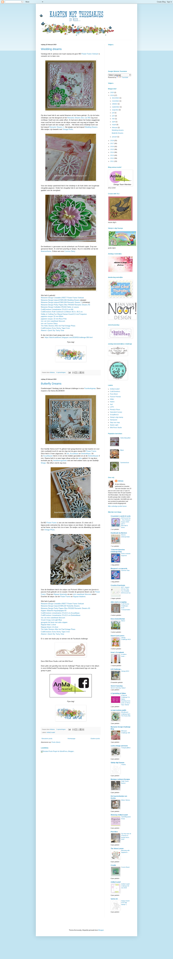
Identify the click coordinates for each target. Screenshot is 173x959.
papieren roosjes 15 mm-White (52, 316)
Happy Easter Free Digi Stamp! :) (125, 902)
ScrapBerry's (114, 415)
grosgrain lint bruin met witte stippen (54, 622)
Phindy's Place (115, 409)
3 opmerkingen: (61, 729)
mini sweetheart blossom (82, 594)
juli (113, 113)
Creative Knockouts (118, 585)
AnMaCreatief (51, 732)
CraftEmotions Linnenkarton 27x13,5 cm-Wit (57, 309)
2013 (112, 155)
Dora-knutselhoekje (118, 619)
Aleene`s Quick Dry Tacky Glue (52, 330)
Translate (125, 77)
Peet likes (114, 832)
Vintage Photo (68, 129)
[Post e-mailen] (69, 372)
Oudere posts (95, 738)
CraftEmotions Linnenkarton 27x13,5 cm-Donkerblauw (60, 615)
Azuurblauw (74, 454)
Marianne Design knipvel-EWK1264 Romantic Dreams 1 (61, 302)
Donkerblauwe (93, 456)
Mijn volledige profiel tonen (117, 506)
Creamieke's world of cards (121, 516)
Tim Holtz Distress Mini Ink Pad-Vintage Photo (58, 326)
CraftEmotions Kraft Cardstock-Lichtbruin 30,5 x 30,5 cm (62, 312)
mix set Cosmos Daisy (49, 323)
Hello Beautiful (125, 438)
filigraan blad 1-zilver (48, 625)
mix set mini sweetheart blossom (53, 321)
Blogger (101, 930)
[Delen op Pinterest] (83, 372)
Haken (112, 402)
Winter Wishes (125, 800)
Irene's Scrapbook (117, 652)
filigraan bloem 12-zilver (49, 627)
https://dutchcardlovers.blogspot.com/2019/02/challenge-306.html (69, 337)
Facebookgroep (90, 388)
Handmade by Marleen (119, 533)
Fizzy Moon (114, 394)
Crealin (113, 865)
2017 (112, 143)
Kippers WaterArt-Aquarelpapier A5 (53, 611)
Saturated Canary (116, 412)
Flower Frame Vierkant (90, 54)
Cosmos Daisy (69, 251)
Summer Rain (125, 570)
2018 (112, 140)
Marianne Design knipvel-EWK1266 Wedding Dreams (60, 300)
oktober (115, 104)
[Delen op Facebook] (80, 372)
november (115, 101)
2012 (112, 158)
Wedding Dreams (91, 127)
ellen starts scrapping (118, 602)
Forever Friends (115, 397)
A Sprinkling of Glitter (118, 693)
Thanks (123, 764)
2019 (112, 95)
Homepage (71, 738)
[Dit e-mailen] (73, 372)
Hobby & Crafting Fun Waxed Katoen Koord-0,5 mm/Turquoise (64, 314)
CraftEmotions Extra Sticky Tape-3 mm (55, 328)
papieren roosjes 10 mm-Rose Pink (54, 319)
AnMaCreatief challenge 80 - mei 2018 (125, 886)
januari (114, 137)
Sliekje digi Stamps (117, 763)
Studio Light (114, 425)
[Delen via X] (78, 372)
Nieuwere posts (47, 738)
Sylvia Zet (114, 899)
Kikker (123, 621)
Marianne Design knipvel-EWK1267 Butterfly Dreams (60, 606)
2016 (112, 146)
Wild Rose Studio (116, 427)
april (114, 122)
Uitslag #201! (125, 671)
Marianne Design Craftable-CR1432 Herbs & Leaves (60, 307)
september (116, 107)
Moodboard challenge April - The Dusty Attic (126, 714)
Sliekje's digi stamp (116, 417)
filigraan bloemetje (60, 594)
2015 (112, 149)
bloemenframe (46, 251)
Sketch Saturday (117, 686)
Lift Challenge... (116, 669)
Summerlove (124, 462)
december (115, 98)
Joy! (111, 404)
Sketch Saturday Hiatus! (118, 688)
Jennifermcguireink (60, 460)
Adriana (120, 481)
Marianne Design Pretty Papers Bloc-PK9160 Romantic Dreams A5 (65, 305)
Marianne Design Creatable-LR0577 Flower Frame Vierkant (62, 298)
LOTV (112, 407)
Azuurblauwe (48, 456)
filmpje (43, 463)
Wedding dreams (51, 49)
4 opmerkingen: (61, 372)
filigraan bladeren (79, 596)
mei (113, 119)
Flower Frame (91, 451)
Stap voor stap (115, 422)
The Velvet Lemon (117, 848)
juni (113, 116)
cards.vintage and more (119, 746)
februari (115, 127)
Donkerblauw (85, 454)
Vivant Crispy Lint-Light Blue (51, 620)
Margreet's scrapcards (119, 568)
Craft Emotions (115, 391)
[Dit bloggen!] (76, 372)
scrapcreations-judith (118, 710)
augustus (115, 110)
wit (68, 454)
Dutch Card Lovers (117, 636)
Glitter (112, 399)
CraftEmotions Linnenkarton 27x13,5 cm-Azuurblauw (60, 613)
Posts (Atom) (56, 742)
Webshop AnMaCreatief (119, 815)
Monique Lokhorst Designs (120, 779)
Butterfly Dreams (51, 383)
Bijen (122, 450)
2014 (112, 152)
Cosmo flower (125, 867)
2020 (112, 92)
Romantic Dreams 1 (56, 127)
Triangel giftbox (126, 747)
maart (114, 125)
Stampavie (113, 420)
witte (80, 458)
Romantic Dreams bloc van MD (78, 118)
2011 (112, 161)
